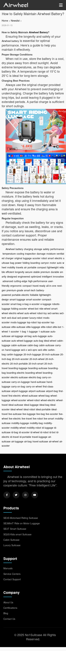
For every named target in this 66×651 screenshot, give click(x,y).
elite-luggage (33, 327)
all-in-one (51, 285)
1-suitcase (44, 331)
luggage (27, 258)
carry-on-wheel (34, 386)
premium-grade (15, 290)
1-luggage (32, 331)
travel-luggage (39, 436)
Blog (5, 613)
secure (28, 272)
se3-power (23, 317)
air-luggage (17, 336)
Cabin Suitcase (11, 539)
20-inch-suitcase (50, 354)
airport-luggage (19, 391)
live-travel (27, 418)
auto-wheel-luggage (22, 340)
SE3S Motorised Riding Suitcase (20, 518)
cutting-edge (20, 281)
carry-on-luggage (20, 382)
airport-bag (52, 391)
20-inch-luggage (32, 354)
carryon (45, 262)
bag (12, 262)
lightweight (53, 267)
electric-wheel (16, 313)
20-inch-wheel (37, 359)
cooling (20, 253)
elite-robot (46, 327)
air (25, 267)
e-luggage (45, 304)
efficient (10, 272)
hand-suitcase (38, 382)
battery (19, 249)
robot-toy (42, 313)
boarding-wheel (33, 372)
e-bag (25, 304)
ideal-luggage (31, 404)
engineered (24, 276)
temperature (9, 253)
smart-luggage (17, 299)
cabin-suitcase (19, 345)
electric (58, 258)
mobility (11, 267)
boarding (35, 262)
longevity (19, 272)
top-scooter (44, 322)
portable (32, 267)
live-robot (38, 418)
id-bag (14, 432)
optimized (36, 276)
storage (38, 249)
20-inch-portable (19, 363)
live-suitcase (15, 414)
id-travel (14, 436)
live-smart (49, 418)
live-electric (15, 418)
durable (55, 272)
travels (19, 267)
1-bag (23, 331)
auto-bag (38, 340)
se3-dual (11, 317)
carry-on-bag (18, 386)
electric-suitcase (19, 377)
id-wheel (34, 432)
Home (5, 20)
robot (44, 258)
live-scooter (52, 414)
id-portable (25, 436)
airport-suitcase (37, 391)
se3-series (53, 313)
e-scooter (34, 304)
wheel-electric (48, 400)
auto (59, 262)
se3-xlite (42, 349)
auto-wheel (30, 313)
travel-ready (38, 285)
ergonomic (16, 285)
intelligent (47, 276)
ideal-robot (29, 409)
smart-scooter (33, 299)
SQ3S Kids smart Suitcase (17, 534)
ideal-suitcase (15, 404)
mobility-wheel (18, 427)
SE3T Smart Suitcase (14, 528)
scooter (36, 258)
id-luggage (47, 427)
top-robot (32, 322)
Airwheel (10, 249)
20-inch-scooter (20, 359)
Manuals (8, 568)
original (18, 258)
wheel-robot (33, 400)
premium (45, 272)
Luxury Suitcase (11, 545)
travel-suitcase (40, 441)
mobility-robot (34, 427)
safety (46, 249)
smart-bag (15, 304)
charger (9, 258)
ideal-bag (44, 404)
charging (28, 249)
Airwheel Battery (38, 32)
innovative (58, 276)
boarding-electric (16, 372)
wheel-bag (44, 395)
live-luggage (29, 414)
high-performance (37, 281)
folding (26, 262)
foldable (34, 294)
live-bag (40, 414)
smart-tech (30, 290)
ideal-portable (43, 409)
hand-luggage (12, 349)
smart (51, 258)
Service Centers (11, 574)
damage (41, 253)
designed (12, 276)
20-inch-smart (36, 363)
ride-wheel (44, 308)
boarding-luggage (17, 368)
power (18, 262)
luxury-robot (35, 317)
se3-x (24, 349)
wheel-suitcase (30, 395)
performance (57, 249)
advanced (8, 281)
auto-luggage (39, 336)
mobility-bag (36, 423)
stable (36, 272)
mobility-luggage (20, 423)
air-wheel (54, 441)
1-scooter (14, 331)
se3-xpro (32, 349)
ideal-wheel (50, 340)
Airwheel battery (10, 41)
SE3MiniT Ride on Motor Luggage (21, 523)
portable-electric (20, 294)
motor (53, 262)
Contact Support (12, 579)
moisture (51, 253)
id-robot (44, 432)
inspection (30, 253)
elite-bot (57, 327)
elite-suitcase (18, 327)
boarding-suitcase (37, 368)
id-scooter (24, 432)
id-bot (52, 432)
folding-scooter (19, 308)
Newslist (15, 20)
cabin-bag (32, 345)
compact (41, 267)
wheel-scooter (18, 400)
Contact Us (9, 618)
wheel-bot (33, 308)
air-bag (28, 336)
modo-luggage (18, 322)
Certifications (10, 607)
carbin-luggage (15, 354)
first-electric (14, 395)
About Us (8, 602)
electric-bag (35, 377)
